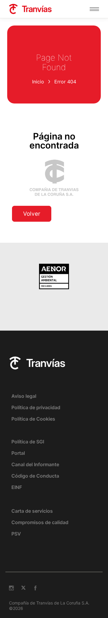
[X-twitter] (23, 588)
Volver (31, 213)
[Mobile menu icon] (94, 9)
